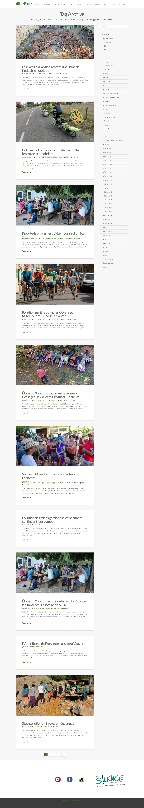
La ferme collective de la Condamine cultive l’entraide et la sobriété (51, 152)
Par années (105, 144)
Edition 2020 (108, 164)
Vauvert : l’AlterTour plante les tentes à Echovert (48, 476)
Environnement (54, 74)
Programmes (106, 267)
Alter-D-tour (108, 223)
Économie (107, 58)
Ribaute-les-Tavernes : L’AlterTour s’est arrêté (53, 233)
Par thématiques (107, 38)
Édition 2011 (108, 200)
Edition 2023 (108, 152)
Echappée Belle (109, 231)
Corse (106, 109)
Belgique (107, 247)
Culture (106, 54)
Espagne (107, 251)
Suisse (106, 255)
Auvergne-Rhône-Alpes (30, 238)
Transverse (107, 81)
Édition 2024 (108, 148)
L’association (65, 800)
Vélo (105, 85)
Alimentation (36, 483)
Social (106, 77)
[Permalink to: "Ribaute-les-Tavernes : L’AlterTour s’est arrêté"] (55, 205)
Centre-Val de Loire (110, 105)
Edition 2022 (108, 156)
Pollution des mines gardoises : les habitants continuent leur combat (52, 519)
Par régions (105, 89)
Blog (73, 800)
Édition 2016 (108, 180)
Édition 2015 (108, 184)
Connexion (105, 34)
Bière (105, 46)
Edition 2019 (108, 168)
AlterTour (107, 219)
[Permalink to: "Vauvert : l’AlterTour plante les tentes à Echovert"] (55, 446)
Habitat (72, 400)
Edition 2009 (108, 208)
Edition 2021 (108, 160)
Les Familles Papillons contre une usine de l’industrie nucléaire (50, 68)
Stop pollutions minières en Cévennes (48, 723)
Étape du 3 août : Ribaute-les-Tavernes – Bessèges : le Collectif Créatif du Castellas (50, 395)
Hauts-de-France (109, 117)
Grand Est (107, 113)
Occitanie (64, 74)
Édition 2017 (44, 74)
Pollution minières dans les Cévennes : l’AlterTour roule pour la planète (48, 314)
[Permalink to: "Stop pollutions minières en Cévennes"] (55, 695)
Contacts (79, 800)
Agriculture (39, 157)
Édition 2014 (108, 188)
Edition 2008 (108, 212)
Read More (26, 89)
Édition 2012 (108, 196)
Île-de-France (108, 121)
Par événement (107, 216)
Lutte (106, 73)
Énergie (36, 74)
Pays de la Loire (109, 137)
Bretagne (107, 101)
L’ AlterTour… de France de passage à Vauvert (53, 643)
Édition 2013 (108, 192)
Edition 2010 (108, 204)
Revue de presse (49, 157)
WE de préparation (108, 263)
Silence (67, 157)
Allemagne (107, 243)
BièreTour (107, 227)
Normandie (107, 125)
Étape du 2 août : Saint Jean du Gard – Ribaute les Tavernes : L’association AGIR (54, 603)
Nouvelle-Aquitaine (110, 129)
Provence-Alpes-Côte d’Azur (113, 141)
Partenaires (105, 271)
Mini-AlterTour (108, 235)
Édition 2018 (108, 172)
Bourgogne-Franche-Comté (113, 97)
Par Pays (104, 239)
